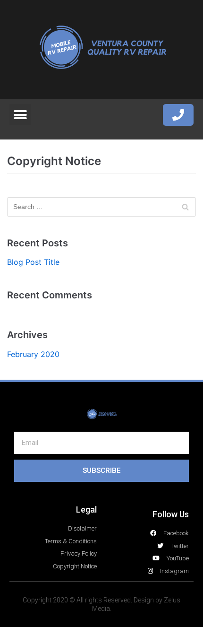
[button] (20, 114)
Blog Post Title (33, 262)
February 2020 (33, 354)
